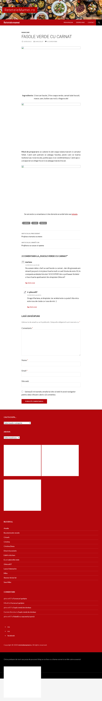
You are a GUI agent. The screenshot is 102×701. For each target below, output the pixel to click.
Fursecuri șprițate (20, 598)
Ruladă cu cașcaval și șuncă (23, 616)
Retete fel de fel (10, 578)
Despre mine (80, 22)
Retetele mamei (12, 22)
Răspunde (31, 283)
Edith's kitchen (9, 555)
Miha (5, 573)
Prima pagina (68, 22)
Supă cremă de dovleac (22, 607)
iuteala (74, 214)
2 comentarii (52, 41)
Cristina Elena (9, 546)
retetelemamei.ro (25, 645)
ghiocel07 (39, 41)
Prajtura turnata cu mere (32, 235)
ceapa (35, 223)
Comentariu (27, 328)
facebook (11, 636)
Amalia (6, 528)
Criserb (6, 537)
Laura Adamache (10, 569)
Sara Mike (7, 582)
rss (8, 627)
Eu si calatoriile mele (11, 560)
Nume (25, 360)
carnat (26, 223)
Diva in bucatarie (10, 551)
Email (24, 370)
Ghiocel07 (8, 564)
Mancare (25, 32)
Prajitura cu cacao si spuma (33, 244)
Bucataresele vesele (12, 533)
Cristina (7, 542)
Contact (91, 22)
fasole (43, 223)
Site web (25, 381)
